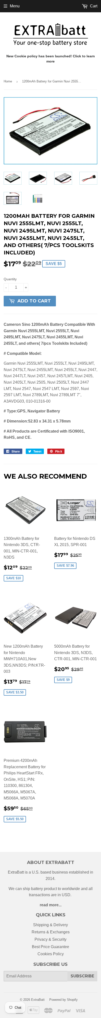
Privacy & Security (50, 939)
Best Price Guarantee (50, 947)
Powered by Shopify (63, 1000)
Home (8, 81)
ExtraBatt (38, 1000)
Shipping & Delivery (50, 925)
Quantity (10, 279)
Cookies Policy (51, 954)
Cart (93, 6)
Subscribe (82, 976)
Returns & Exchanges (51, 932)
